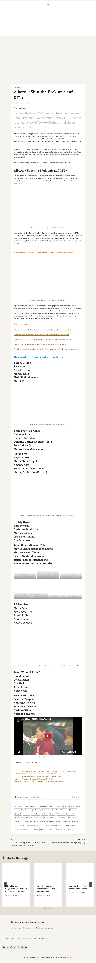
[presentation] (16, 872)
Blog (26, 806)
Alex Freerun (18, 806)
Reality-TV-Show (39, 821)
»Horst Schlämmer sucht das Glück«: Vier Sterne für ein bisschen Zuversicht (40, 344)
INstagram (63, 810)
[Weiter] (90, 884)
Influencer (36, 810)
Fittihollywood (75, 806)
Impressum (16, 938)
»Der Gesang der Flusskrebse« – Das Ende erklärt (46, 889)
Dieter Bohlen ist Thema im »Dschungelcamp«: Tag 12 (67, 842)
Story (17, 829)
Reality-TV (17, 87)
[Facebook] (3, 947)
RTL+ (62, 139)
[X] (7, 947)
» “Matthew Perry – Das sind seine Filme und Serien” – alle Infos (35, 774)
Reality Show (73, 817)
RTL (16, 825)
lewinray (44, 814)
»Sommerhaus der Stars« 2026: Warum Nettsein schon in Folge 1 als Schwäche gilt (42, 340)
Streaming (24, 829)
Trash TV (51, 829)
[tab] (44, 908)
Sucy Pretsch (34, 829)
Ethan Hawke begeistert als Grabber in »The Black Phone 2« (16, 889)
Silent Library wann (70, 825)
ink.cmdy (54, 810)
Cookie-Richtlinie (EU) (40, 938)
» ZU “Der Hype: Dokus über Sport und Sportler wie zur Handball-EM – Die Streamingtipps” (45, 771)
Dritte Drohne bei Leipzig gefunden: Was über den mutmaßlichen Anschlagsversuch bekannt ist (47, 349)
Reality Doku (63, 817)
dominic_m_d (59, 806)
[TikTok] (22, 947)
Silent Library (31, 825)
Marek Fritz (70, 814)
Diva (50, 806)
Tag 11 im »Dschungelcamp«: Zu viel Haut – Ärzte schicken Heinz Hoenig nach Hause (28, 842)
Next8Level (38, 817)
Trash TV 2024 (60, 829)
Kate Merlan (35, 814)
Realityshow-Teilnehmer (54, 821)
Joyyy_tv (26, 814)
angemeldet (22, 928)
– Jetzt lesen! (43, 252)
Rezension (66, 821)
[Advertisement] (48, 22)
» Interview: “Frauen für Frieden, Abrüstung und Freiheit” (33, 779)
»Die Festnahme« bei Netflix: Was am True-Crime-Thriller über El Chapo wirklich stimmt (44, 330)
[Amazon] (14, 947)
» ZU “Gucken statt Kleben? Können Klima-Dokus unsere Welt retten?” (38, 776)
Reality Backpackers (50, 817)
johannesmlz (72, 810)
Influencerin (45, 810)
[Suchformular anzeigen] (48, 4)
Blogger (32, 806)
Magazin (52, 814)
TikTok (42, 829)
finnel (67, 806)
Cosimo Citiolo (42, 806)
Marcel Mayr (61, 814)
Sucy (17, 103)
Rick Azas (75, 821)
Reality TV (18, 821)
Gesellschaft (18, 810)
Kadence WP (67, 957)
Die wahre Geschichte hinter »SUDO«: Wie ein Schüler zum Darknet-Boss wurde (41, 335)
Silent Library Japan (43, 825)
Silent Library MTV (57, 825)
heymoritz (28, 810)
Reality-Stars (28, 821)
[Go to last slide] (5, 884)
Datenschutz (26, 938)
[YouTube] (25, 947)
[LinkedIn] (18, 947)
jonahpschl (18, 814)
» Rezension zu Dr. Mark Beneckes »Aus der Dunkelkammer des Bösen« (38, 781)
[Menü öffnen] (92, 4)
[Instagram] (11, 947)
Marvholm (29, 817)
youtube (70, 829)
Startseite (6, 938)
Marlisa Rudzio (19, 817)
